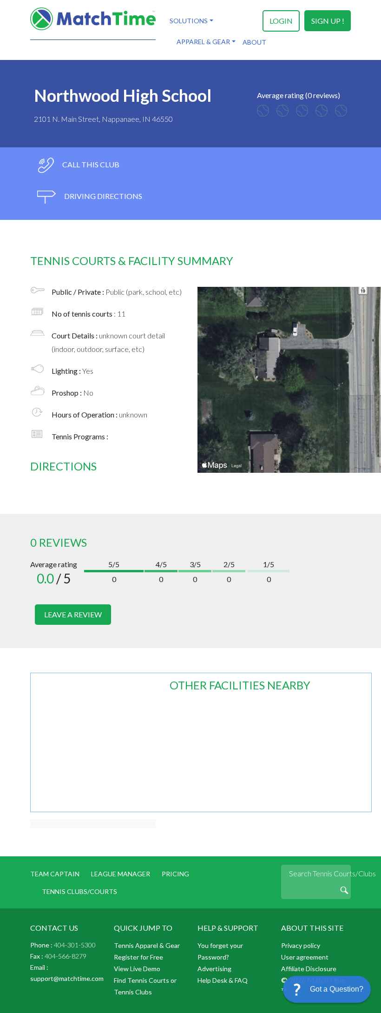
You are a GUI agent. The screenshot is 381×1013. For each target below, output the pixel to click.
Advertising (214, 969)
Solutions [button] (189, 21)
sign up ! (327, 20)
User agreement (304, 957)
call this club (90, 164)
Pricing (175, 874)
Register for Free (138, 957)
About (254, 42)
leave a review (73, 614)
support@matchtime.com (67, 978)
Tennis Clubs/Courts (79, 891)
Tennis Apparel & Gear (147, 945)
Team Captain (54, 874)
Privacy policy (300, 945)
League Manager (120, 874)
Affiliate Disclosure (308, 969)
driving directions (102, 196)
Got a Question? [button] (336, 989)
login (281, 20)
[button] (327, 989)
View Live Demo (137, 969)
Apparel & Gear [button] (203, 42)
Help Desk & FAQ (222, 980)
